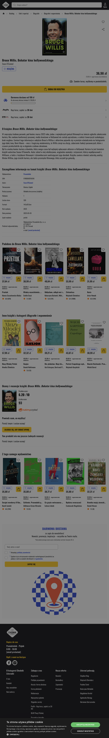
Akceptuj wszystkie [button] (85, 725)
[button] (37, 734)
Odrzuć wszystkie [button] (85, 731)
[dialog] (54, 728)
